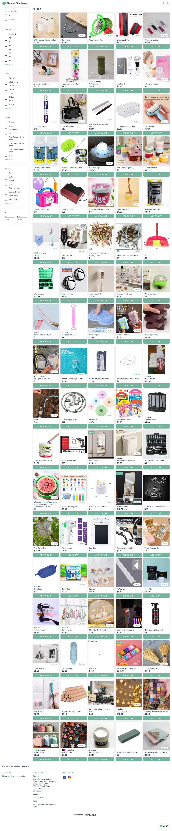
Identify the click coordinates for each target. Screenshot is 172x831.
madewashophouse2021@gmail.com (44, 805)
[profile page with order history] (163, 3)
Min (6, 216)
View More (9, 64)
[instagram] (70, 777)
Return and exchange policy (14, 776)
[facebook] (64, 777)
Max (18, 216)
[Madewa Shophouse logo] (4, 3)
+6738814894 (38, 797)
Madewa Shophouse (17, 3)
